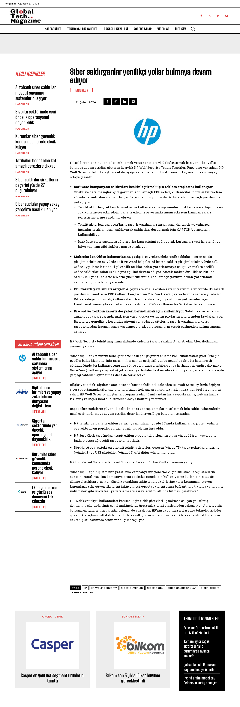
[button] (192, 28)
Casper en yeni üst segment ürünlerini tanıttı (52, 678)
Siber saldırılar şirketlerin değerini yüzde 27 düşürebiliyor (36, 185)
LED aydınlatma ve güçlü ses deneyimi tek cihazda (44, 494)
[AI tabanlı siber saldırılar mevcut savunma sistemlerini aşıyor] (22, 358)
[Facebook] (201, 16)
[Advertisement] (38, 278)
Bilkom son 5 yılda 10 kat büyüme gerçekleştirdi (133, 678)
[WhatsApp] (116, 101)
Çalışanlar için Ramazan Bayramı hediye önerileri (200, 667)
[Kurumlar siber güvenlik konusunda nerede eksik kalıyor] (22, 458)
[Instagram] (209, 16)
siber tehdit (210, 588)
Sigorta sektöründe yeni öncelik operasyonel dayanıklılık (35, 117)
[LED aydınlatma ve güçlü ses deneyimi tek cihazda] (22, 492)
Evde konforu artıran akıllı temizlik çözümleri (201, 630)
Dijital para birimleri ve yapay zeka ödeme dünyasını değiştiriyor (46, 396)
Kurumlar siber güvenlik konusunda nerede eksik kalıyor (35, 141)
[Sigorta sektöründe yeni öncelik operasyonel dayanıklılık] (22, 425)
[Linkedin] (218, 16)
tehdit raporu (82, 592)
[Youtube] (226, 16)
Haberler (22, 104)
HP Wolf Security (104, 588)
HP (85, 588)
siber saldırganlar (182, 588)
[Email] (133, 101)
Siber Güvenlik (132, 588)
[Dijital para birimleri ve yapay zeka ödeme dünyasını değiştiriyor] (22, 392)
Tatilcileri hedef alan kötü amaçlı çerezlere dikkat (36, 163)
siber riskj (155, 588)
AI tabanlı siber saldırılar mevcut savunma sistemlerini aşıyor (35, 93)
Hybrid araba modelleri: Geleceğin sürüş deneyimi (201, 680)
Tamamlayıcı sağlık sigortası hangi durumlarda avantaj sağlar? (197, 648)
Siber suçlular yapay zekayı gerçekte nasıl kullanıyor (37, 206)
